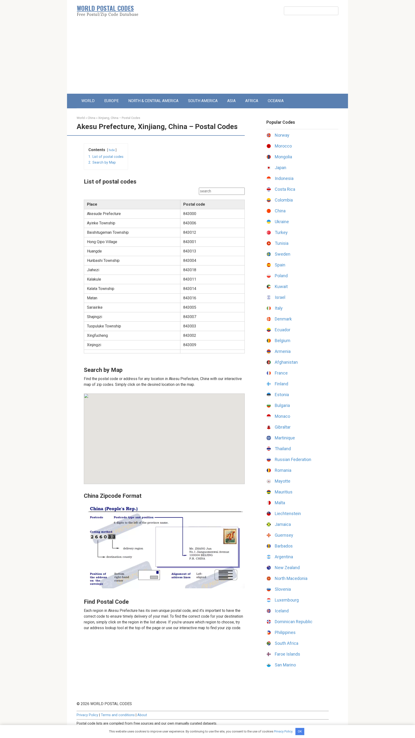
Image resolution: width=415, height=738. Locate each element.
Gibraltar (283, 427)
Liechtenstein (288, 513)
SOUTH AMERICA (203, 100)
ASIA (231, 100)
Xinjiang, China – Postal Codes (119, 118)
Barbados (284, 545)
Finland (281, 383)
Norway (282, 135)
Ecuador (282, 329)
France (281, 372)
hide (112, 150)
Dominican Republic (293, 621)
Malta (280, 502)
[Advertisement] (207, 57)
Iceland (282, 610)
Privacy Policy (87, 715)
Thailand (283, 448)
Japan (280, 167)
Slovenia (283, 589)
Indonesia (284, 178)
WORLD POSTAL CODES (105, 8)
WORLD (88, 100)
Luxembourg (287, 600)
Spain (280, 264)
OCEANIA (276, 100)
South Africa (286, 643)
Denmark (283, 318)
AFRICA (251, 100)
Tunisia (281, 243)
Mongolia (283, 156)
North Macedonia (291, 578)
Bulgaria (282, 405)
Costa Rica (285, 189)
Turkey (281, 232)
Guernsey (284, 535)
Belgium (282, 340)
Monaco (282, 416)
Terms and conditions (118, 715)
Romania (283, 470)
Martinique (285, 437)
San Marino (285, 664)
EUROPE (111, 100)
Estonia (282, 394)
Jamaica (283, 524)
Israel (280, 297)
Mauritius (284, 491)
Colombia (284, 200)
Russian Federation (293, 459)
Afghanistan (286, 362)
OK (300, 731)
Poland (281, 275)
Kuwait (281, 286)
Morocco (283, 145)
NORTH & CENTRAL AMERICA (153, 100)
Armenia (283, 351)
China (91, 118)
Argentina (284, 556)
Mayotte (282, 481)
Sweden (282, 254)
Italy (279, 308)
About (142, 715)
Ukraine (282, 221)
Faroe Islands (287, 654)
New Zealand (287, 567)
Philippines (285, 632)
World (81, 118)
